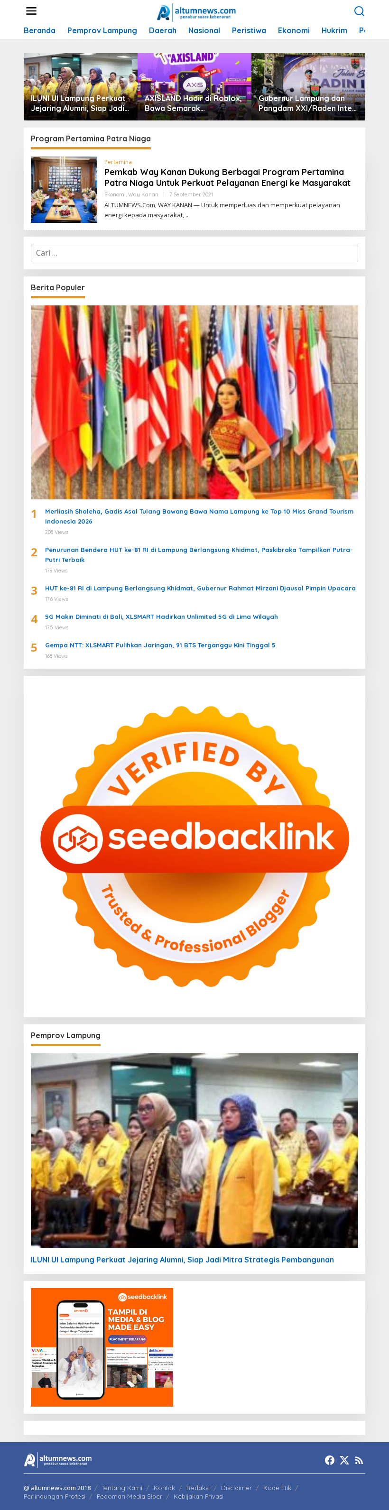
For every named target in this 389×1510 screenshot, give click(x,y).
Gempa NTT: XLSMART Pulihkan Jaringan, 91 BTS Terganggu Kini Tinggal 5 (160, 645)
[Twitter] (344, 1460)
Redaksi (198, 1488)
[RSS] (359, 1460)
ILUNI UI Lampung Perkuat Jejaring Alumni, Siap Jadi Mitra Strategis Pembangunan (78, 103)
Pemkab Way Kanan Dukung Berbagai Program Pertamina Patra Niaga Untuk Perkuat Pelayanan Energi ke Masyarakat (227, 177)
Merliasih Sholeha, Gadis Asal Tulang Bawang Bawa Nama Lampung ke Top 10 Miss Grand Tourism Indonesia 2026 (199, 516)
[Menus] (31, 11)
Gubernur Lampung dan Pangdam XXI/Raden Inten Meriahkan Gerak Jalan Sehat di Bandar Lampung (307, 103)
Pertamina (118, 162)
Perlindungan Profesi (54, 1496)
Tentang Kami (122, 1488)
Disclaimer (236, 1488)
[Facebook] (330, 1460)
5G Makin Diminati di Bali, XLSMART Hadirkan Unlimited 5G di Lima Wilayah (161, 616)
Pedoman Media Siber (129, 1496)
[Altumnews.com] (197, 11)
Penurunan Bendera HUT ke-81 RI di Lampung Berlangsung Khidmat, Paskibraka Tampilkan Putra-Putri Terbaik (199, 554)
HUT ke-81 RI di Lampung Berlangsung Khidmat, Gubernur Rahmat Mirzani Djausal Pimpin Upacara (200, 588)
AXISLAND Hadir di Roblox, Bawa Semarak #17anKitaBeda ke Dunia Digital (193, 103)
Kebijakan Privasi (198, 1496)
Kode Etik (277, 1488)
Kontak (164, 1488)
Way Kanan (143, 194)
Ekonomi (115, 194)
